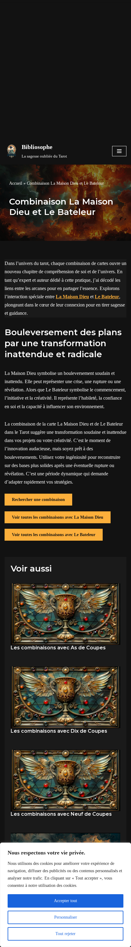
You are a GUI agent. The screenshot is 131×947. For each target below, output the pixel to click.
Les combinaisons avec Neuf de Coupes (61, 814)
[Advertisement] (65, 68)
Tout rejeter (65, 933)
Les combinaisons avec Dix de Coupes (59, 731)
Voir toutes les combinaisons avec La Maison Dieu (57, 517)
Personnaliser (65, 917)
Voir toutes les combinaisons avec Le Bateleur (53, 534)
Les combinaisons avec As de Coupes (58, 648)
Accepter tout (65, 900)
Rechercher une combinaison (38, 499)
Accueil (15, 183)
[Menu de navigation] (119, 151)
